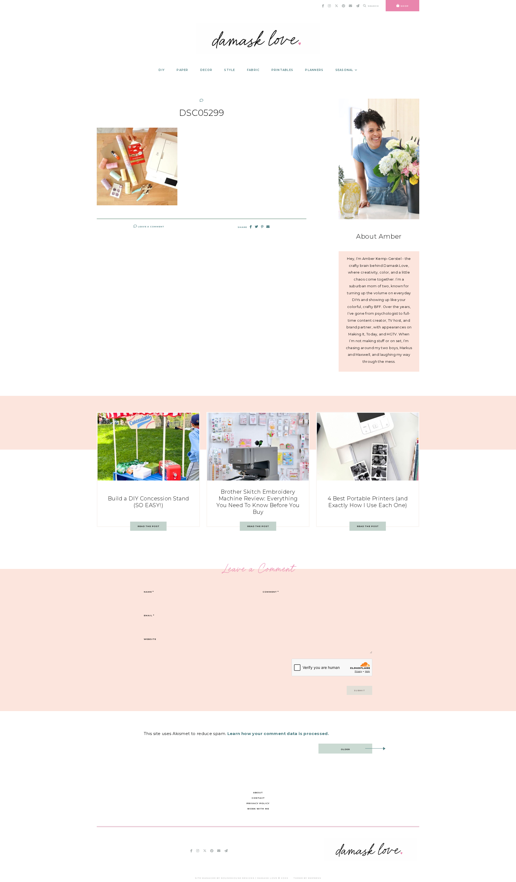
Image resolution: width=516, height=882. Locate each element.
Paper (182, 70)
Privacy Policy (258, 803)
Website (150, 639)
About (258, 792)
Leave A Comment (150, 226)
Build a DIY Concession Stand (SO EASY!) (148, 501)
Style (229, 70)
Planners (314, 70)
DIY (162, 70)
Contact (258, 798)
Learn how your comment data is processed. (278, 733)
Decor (206, 70)
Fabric (253, 70)
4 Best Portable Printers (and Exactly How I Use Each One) (368, 501)
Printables (282, 70)
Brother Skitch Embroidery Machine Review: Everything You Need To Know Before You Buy (258, 502)
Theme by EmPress (307, 878)
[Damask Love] (370, 859)
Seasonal (344, 70)
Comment (271, 591)
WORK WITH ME (258, 808)
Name (149, 591)
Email (149, 615)
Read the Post (148, 526)
